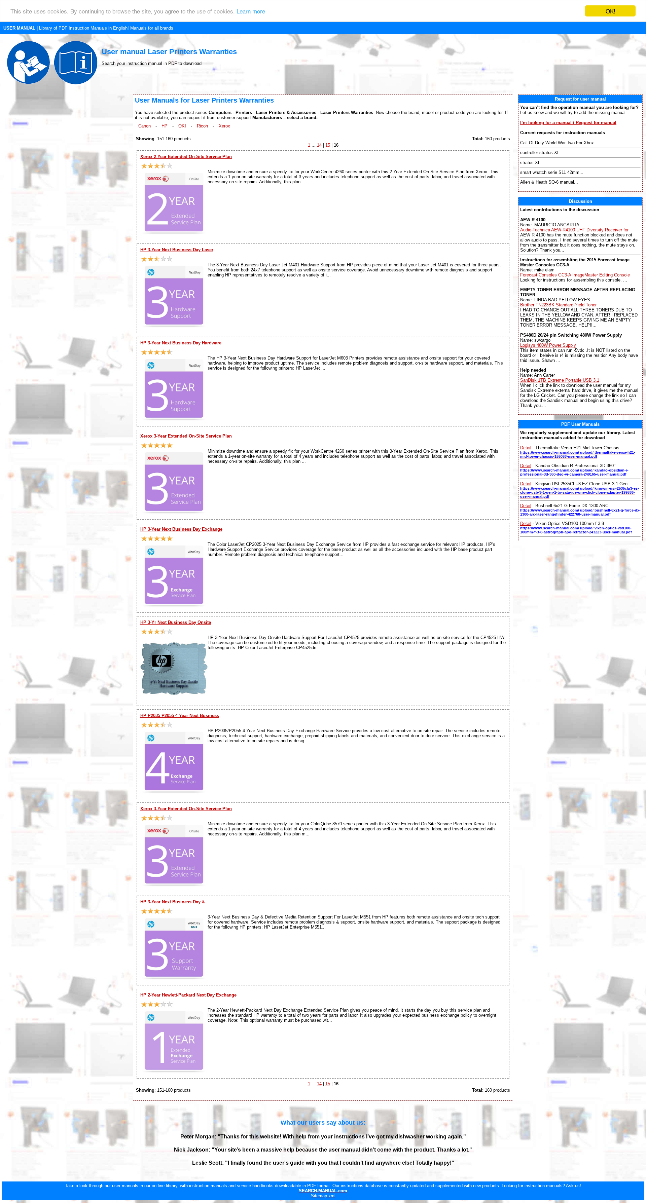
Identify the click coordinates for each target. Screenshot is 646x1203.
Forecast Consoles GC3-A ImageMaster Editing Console (575, 274)
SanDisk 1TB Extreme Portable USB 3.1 (559, 380)
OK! (610, 11)
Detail (525, 447)
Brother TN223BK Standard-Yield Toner (558, 304)
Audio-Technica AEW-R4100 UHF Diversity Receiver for (574, 229)
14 (319, 145)
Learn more (251, 11)
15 (327, 145)
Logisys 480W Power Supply (548, 345)
